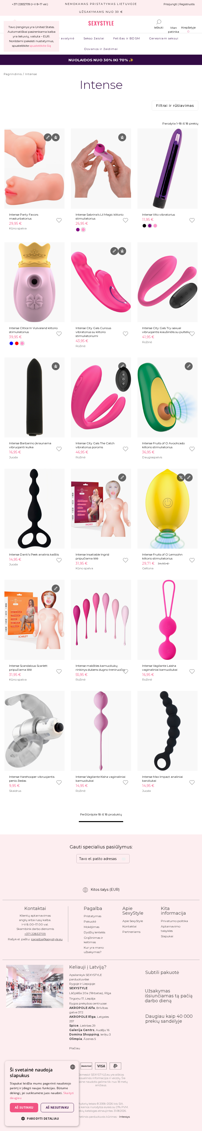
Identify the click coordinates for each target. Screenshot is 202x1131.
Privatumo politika (174, 921)
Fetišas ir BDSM (127, 38)
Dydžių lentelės (94, 932)
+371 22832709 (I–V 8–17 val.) (30, 4)
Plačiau (74, 1048)
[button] (42, 1118)
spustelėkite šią (40, 46)
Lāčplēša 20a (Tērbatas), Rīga (90, 993)
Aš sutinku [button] (24, 1107)
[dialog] (42, 1093)
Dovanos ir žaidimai (101, 49)
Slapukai (167, 936)
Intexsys (124, 1116)
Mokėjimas (91, 927)
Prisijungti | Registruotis (179, 4)
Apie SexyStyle (132, 921)
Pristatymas (92, 916)
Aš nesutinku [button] (57, 1107)
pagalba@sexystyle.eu (47, 939)
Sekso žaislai (94, 38)
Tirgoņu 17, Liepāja (82, 998)
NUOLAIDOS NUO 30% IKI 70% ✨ (101, 60)
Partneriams (131, 932)
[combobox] (72, 1067)
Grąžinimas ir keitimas (93, 940)
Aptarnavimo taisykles (170, 928)
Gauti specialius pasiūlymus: (101, 847)
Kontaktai (129, 926)
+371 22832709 (35, 934)
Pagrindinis (13, 74)
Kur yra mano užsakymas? (94, 950)
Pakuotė (90, 921)
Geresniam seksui (164, 38)
